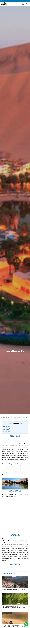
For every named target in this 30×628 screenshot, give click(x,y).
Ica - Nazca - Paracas (19, 417)
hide (21, 423)
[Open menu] (23, 4)
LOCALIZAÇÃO (7, 428)
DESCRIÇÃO (6, 426)
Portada (3, 417)
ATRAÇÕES (6, 430)
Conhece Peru (9, 417)
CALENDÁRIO (7, 432)
